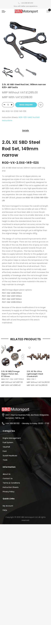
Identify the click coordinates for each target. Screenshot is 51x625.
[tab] (25, 130)
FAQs (5, 510)
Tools (5, 460)
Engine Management (12, 438)
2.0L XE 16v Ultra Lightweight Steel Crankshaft (35, 374)
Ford (4, 451)
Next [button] (44, 42)
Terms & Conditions (11, 483)
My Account (8, 506)
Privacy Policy (8, 491)
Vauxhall (6, 447)
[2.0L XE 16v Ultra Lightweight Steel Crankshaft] (38, 356)
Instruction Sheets (10, 487)
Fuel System (8, 442)
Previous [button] (8, 42)
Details (25, 130)
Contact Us (8, 478)
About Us (6, 474)
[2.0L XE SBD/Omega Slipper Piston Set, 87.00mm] (12, 356)
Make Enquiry (26, 105)
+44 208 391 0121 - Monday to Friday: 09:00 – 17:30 (27, 423)
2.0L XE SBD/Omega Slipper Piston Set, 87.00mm (10, 374)
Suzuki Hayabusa (10, 455)
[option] (25, 42)
